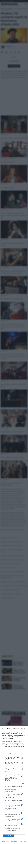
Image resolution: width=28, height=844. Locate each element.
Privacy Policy (22, 841)
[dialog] (14, 785)
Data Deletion (5, 841)
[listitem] (14, 754)
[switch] (22, 758)
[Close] (25, 728)
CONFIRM (8, 835)
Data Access (14, 841)
